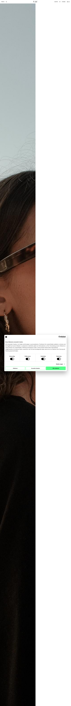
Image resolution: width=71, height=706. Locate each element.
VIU (35, 2)
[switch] (28, 359)
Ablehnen (15, 368)
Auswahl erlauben (35, 368)
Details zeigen (59, 364)
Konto (56, 1)
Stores (63, 1)
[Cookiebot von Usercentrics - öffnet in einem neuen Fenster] (60, 337)
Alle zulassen (56, 368)
